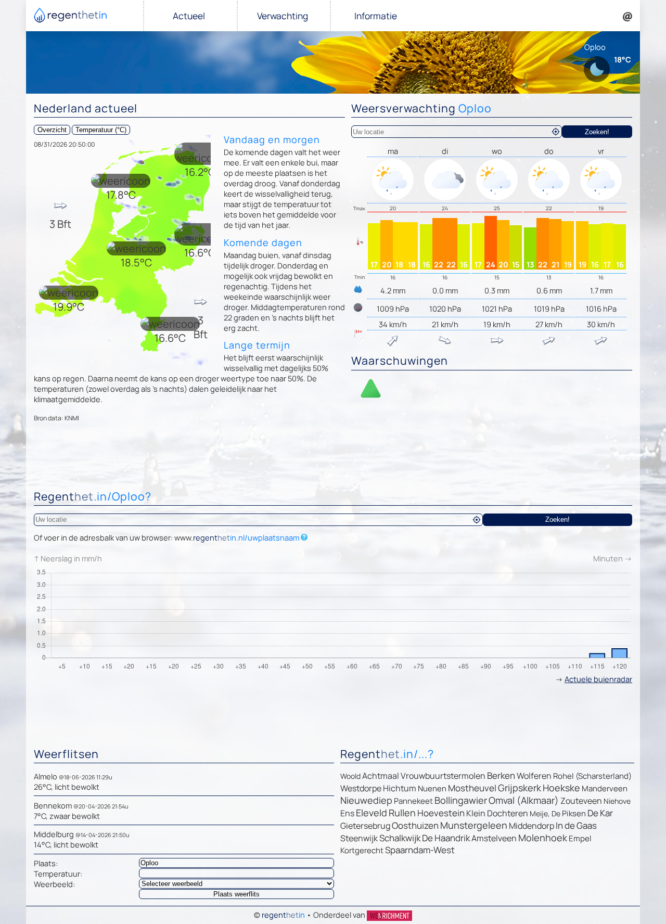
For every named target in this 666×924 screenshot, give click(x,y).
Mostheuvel (472, 788)
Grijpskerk (519, 787)
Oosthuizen (415, 825)
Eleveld (371, 812)
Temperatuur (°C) (100, 130)
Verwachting (282, 16)
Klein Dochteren (497, 813)
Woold (350, 776)
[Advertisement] (333, 458)
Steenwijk (359, 838)
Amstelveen (494, 838)
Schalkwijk (399, 838)
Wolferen (534, 775)
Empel (580, 838)
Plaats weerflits (236, 894)
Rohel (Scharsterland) (592, 776)
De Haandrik (446, 838)
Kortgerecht (361, 850)
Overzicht (52, 130)
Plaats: (46, 863)
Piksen (574, 813)
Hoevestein (441, 813)
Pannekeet (413, 800)
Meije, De (545, 813)
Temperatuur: (58, 873)
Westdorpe (360, 788)
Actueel (189, 16)
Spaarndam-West (420, 850)
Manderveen (604, 788)
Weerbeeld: (54, 884)
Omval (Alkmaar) (524, 800)
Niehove (617, 801)
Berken (501, 775)
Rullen (402, 812)
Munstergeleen (473, 825)
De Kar (600, 813)
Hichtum (399, 788)
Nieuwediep (366, 800)
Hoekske (561, 787)
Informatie (375, 16)
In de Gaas (576, 825)
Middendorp (531, 825)
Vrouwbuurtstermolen (443, 775)
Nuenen (432, 788)
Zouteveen (581, 800)
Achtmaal (380, 775)
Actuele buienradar (598, 679)
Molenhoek (542, 837)
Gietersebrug (365, 825)
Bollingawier (460, 800)
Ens (347, 813)
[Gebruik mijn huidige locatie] (555, 131)
